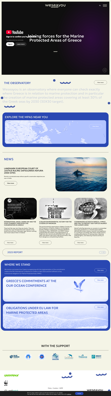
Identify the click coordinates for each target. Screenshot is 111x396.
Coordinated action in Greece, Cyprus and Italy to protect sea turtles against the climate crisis (90, 223)
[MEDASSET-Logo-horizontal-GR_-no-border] (83, 359)
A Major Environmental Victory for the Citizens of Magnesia (55, 222)
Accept (79, 393)
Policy (50, 388)
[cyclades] (14, 359)
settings (69, 394)
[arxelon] (42, 359)
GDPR (61, 388)
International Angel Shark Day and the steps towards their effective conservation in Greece (20, 223)
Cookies (55, 388)
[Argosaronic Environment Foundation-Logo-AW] (28, 359)
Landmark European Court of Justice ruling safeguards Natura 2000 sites (23, 170)
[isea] (96, 359)
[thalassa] (69, 359)
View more (10, 183)
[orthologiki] (55, 359)
